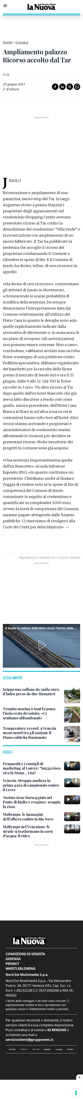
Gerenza (13, 959)
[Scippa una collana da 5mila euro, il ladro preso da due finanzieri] (72, 695)
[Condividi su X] (69, 86)
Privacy (12, 963)
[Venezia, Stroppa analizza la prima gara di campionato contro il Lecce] (72, 782)
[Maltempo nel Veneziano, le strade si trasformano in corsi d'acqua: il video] (72, 828)
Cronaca (22, 42)
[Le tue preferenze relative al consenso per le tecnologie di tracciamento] (76, 1093)
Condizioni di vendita (25, 954)
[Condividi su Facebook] (55, 86)
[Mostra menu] (5, 5)
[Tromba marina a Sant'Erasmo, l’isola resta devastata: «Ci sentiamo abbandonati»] (72, 715)
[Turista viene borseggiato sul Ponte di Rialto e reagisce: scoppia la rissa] (72, 799)
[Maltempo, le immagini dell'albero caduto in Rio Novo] (72, 816)
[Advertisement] (41, 25)
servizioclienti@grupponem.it (29, 1039)
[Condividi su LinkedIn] (62, 86)
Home (7, 42)
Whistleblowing (20, 968)
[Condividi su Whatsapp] (77, 86)
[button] (41, 645)
